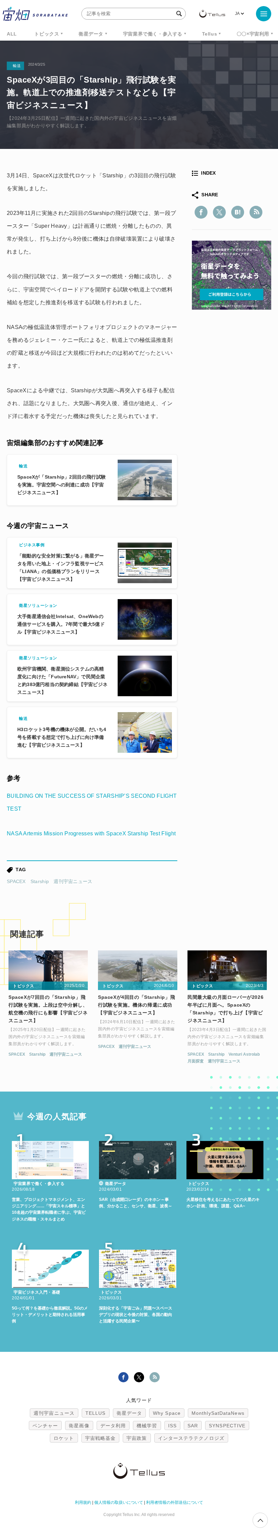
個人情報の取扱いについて (118, 1502)
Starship (40, 881)
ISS (172, 1425)
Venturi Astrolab (244, 1054)
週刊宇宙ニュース (73, 881)
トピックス (46, 34)
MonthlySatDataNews (218, 1413)
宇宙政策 (136, 1438)
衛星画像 (79, 1425)
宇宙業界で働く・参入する (152, 34)
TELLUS (95, 1413)
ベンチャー (45, 1425)
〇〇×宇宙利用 (253, 34)
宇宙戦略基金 (100, 1438)
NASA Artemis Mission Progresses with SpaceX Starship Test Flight (91, 833)
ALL (12, 34)
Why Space (167, 1413)
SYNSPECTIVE (227, 1425)
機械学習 (147, 1425)
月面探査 (195, 1061)
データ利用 (113, 1425)
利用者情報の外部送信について (174, 1502)
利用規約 (83, 1502)
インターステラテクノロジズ (191, 1438)
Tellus (209, 34)
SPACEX (16, 881)
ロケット (64, 1438)
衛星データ (91, 34)
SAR (192, 1425)
